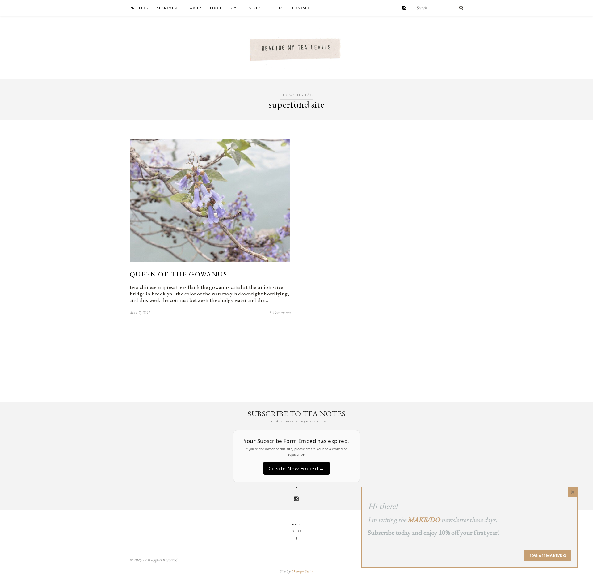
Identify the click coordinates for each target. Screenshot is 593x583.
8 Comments (279, 312)
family (194, 8)
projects (139, 8)
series (255, 8)
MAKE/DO (424, 519)
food (215, 8)
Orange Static (302, 571)
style (235, 8)
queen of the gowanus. (179, 274)
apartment (168, 8)
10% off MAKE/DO (547, 555)
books (277, 8)
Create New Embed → (296, 468)
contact (301, 8)
